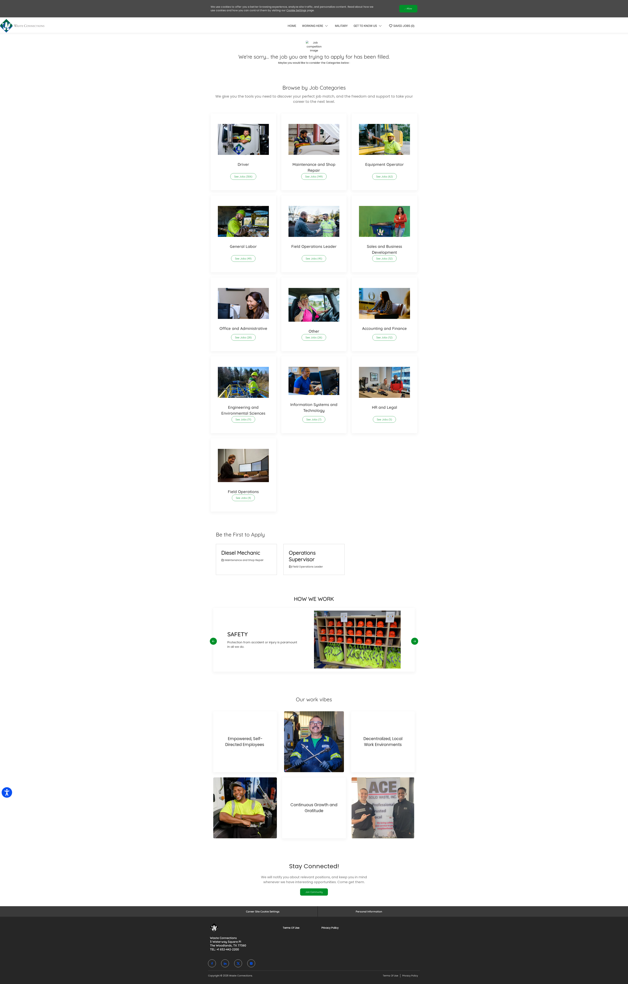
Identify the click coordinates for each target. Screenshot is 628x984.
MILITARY (341, 26)
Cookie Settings (296, 10)
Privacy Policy (330, 928)
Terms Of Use (291, 928)
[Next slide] (414, 641)
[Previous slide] (213, 641)
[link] (314, 892)
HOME (292, 26)
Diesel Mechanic (240, 552)
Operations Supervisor (302, 555)
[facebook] (212, 963)
